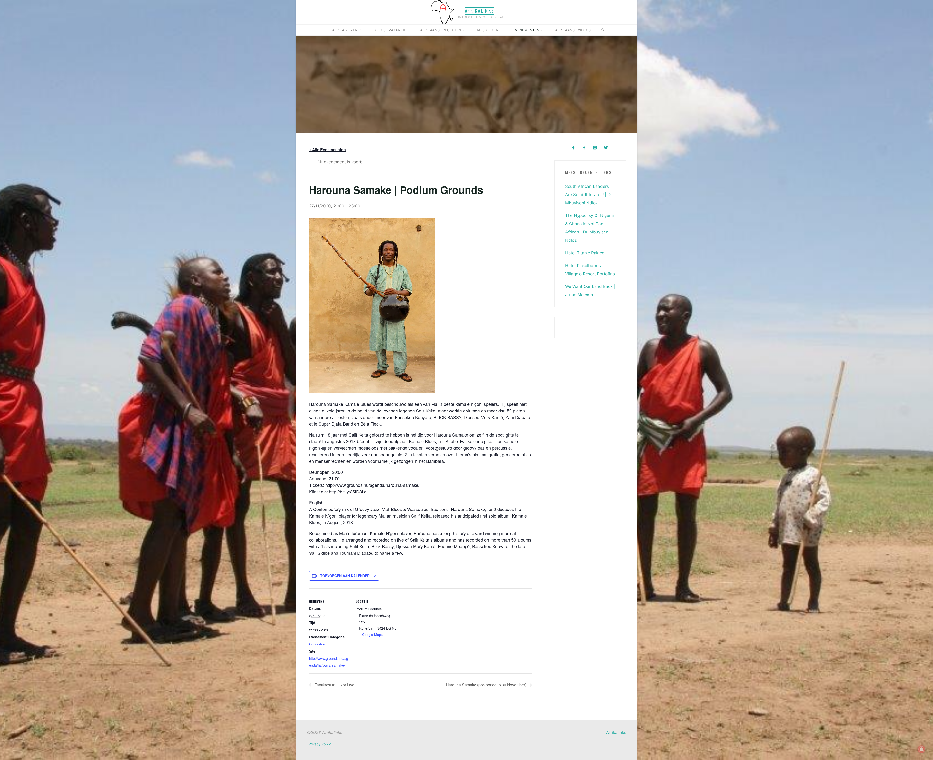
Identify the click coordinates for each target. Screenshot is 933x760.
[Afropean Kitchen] (584, 147)
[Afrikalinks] (442, 11)
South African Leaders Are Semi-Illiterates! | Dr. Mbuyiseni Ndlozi (589, 194)
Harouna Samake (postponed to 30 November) (486, 684)
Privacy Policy (320, 744)
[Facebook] (573, 147)
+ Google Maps (371, 634)
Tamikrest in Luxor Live (334, 684)
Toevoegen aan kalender (345, 575)
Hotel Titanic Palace (584, 252)
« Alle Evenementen (327, 149)
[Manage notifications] (921, 749)
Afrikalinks (479, 10)
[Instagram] (594, 147)
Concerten (317, 644)
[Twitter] (605, 147)
